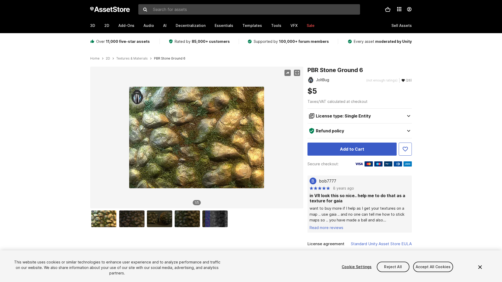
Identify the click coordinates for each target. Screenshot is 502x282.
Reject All (393, 267)
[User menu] (409, 9)
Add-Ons (126, 25)
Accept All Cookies (433, 267)
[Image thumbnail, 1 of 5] (105, 218)
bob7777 (327, 181)
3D (92, 25)
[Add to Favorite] (405, 149)
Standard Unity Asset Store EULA (381, 243)
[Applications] (399, 9)
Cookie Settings (357, 267)
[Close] (480, 267)
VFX (294, 25)
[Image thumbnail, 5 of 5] (216, 218)
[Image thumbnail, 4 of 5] (188, 218)
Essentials (224, 25)
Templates (252, 25)
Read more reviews (326, 227)
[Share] (287, 73)
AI (165, 25)
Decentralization (191, 25)
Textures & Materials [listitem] (132, 58)
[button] (388, 9)
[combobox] (249, 9)
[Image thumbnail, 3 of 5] (161, 218)
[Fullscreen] (297, 73)
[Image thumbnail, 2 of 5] (133, 218)
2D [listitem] (108, 58)
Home (95, 58)
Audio (149, 25)
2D (106, 25)
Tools (276, 25)
